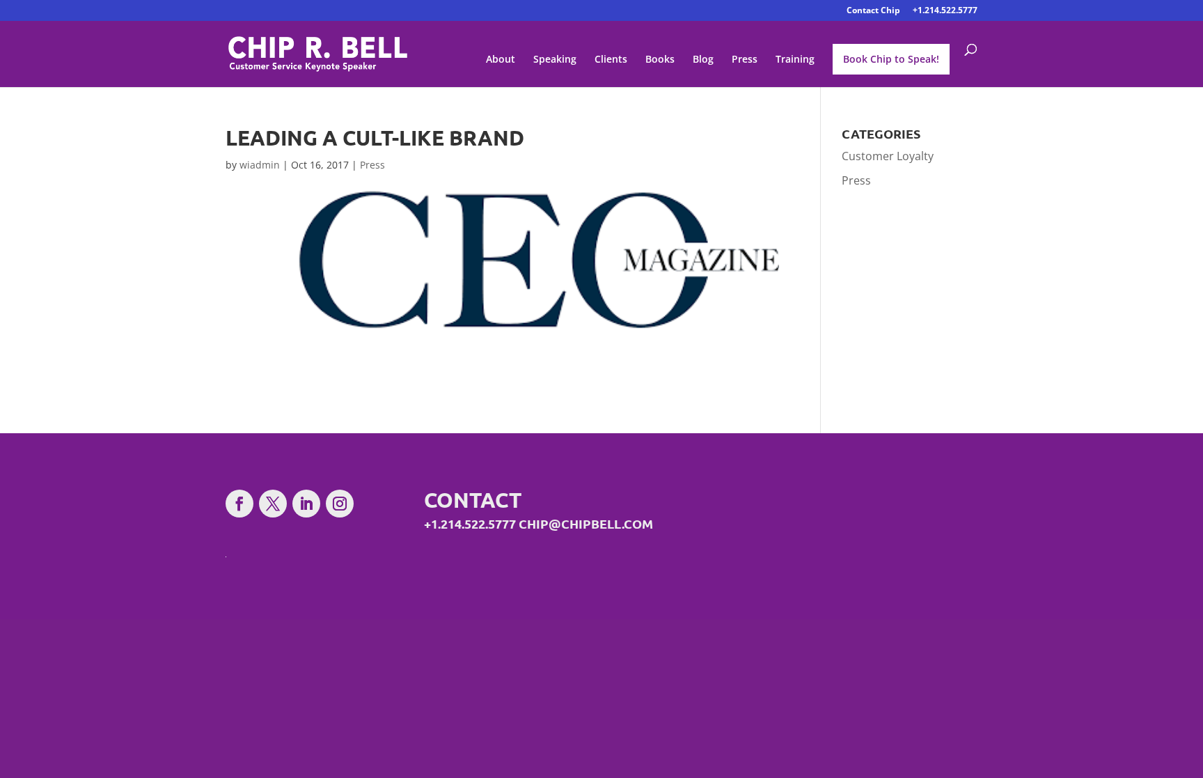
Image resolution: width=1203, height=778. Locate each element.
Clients (611, 59)
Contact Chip (873, 11)
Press (744, 59)
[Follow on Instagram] (340, 504)
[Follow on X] (273, 504)
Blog (703, 59)
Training (795, 59)
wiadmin (259, 164)
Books (660, 59)
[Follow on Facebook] (239, 504)
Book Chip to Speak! (891, 58)
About (500, 59)
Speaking (554, 59)
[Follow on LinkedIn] (306, 504)
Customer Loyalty (888, 156)
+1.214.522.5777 (945, 11)
